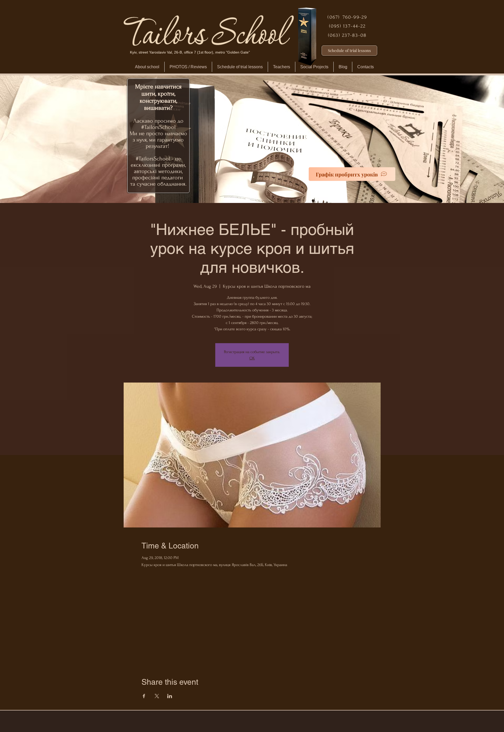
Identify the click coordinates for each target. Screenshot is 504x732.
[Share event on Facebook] (143, 696)
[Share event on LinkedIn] (169, 696)
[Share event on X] (156, 696)
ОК (252, 358)
